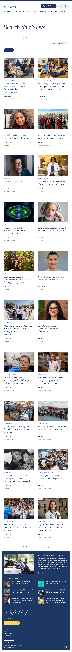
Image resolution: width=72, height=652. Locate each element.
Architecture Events (39, 11)
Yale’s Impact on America (23, 11)
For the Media (8, 633)
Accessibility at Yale (9, 640)
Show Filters (9, 50)
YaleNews (10, 7)
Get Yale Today (10, 623)
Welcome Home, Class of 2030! (57, 11)
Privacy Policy (7, 642)
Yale (65, 647)
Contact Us (7, 636)
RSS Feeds (7, 631)
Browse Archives (9, 629)
